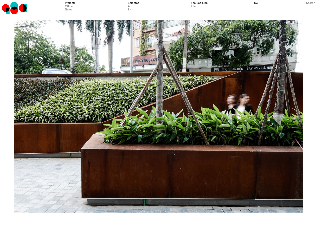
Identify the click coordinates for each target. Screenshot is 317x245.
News (68, 9)
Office (69, 6)
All (129, 6)
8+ (129, 9)
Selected (133, 3)
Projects (70, 3)
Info (193, 6)
